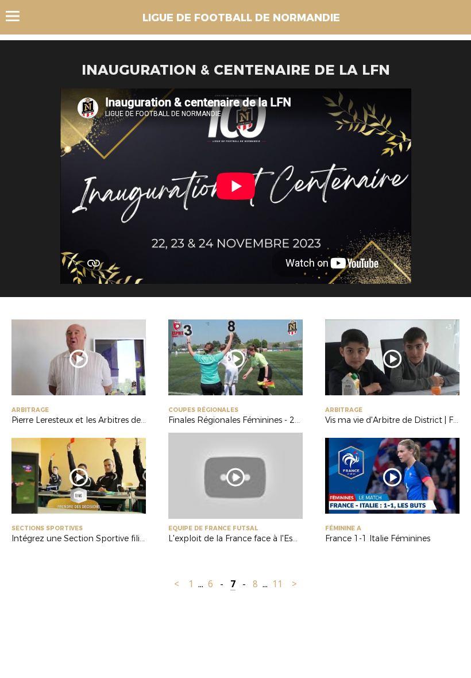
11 (277, 584)
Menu (18, 16)
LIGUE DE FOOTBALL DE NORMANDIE (241, 17)
